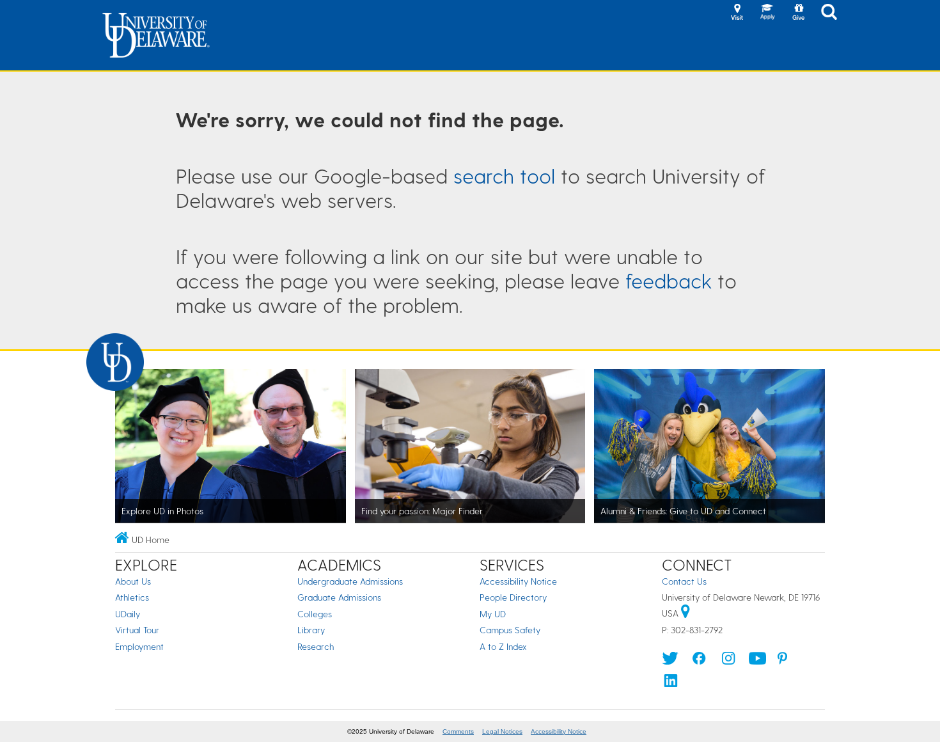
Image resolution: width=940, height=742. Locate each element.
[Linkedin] (671, 683)
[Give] (798, 13)
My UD (493, 613)
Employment (139, 646)
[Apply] (767, 13)
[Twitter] (670, 661)
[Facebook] (699, 661)
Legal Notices (502, 731)
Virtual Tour (137, 629)
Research (315, 646)
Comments (458, 731)
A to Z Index (503, 646)
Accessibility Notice (518, 581)
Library (311, 629)
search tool (504, 175)
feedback (668, 280)
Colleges (314, 613)
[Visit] (736, 13)
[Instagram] (728, 661)
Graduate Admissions (339, 597)
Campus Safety (510, 629)
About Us (133, 581)
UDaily (127, 613)
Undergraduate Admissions (350, 581)
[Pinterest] (782, 661)
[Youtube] (758, 661)
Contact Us (684, 581)
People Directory (513, 597)
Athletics (132, 597)
